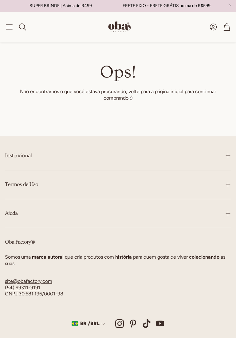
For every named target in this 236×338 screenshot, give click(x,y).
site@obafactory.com (28, 281)
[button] (9, 27)
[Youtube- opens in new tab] (160, 323)
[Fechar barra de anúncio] (229, 4)
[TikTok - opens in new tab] (146, 323)
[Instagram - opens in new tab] (119, 323)
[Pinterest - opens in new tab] (133, 323)
